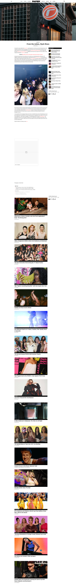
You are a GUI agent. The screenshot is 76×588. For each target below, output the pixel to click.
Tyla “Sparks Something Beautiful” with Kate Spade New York (30, 286)
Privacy (56, 197)
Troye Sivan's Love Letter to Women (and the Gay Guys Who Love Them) (56, 57)
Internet (47, 1)
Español (54, 1)
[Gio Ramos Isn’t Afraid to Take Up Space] (30, 546)
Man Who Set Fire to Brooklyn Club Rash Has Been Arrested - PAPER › (25, 189)
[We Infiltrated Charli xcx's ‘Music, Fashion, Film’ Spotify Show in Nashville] (30, 319)
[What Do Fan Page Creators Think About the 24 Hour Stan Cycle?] (50, 72)
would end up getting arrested (35, 50)
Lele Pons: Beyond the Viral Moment (23, 397)
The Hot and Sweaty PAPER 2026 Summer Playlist (27, 354)
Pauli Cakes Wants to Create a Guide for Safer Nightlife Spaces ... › (25, 187)
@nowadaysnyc (42, 116)
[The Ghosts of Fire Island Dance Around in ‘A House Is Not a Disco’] (50, 67)
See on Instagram (17, 164)
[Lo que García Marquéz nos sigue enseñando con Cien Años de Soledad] (50, 51)
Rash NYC (26, 48)
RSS (53, 197)
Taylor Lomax (17, 219)
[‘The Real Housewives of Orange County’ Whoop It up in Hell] (30, 524)
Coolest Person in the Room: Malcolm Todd (25, 466)
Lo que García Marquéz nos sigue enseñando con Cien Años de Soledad (55, 51)
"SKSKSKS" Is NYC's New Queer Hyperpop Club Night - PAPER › (25, 188)
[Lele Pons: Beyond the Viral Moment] (30, 387)
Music (21, 1)
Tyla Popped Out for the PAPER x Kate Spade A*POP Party (29, 376)
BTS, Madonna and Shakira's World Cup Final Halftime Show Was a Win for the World (30, 511)
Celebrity (29, 1)
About (49, 197)
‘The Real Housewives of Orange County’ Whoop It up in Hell (30, 534)
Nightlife (43, 1)
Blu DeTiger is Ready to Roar (55, 80)
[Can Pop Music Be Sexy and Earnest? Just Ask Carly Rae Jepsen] (50, 87)
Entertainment (17, 214)
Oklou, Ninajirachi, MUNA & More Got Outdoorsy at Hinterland (30, 241)
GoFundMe (32, 58)
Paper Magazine (17, 582)
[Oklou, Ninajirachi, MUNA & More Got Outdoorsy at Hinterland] (30, 231)
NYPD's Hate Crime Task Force (22, 51)
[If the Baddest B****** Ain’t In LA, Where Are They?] (50, 61)
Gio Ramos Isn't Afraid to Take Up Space (25, 556)
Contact (52, 197)
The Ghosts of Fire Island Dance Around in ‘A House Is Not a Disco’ (56, 67)
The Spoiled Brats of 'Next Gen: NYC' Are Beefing (27, 444)
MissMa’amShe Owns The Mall (22, 487)
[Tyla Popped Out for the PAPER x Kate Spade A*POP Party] (30, 365)
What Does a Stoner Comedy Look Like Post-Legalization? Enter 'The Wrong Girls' (29, 217)
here (26, 121)
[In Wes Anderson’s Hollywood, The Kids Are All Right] (30, 410)
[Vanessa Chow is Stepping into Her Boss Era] (50, 64)
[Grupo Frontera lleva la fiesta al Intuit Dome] (50, 76)
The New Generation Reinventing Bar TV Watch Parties (28, 262)
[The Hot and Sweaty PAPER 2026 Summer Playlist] (30, 344)
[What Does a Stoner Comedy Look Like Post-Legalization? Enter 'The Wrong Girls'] (30, 206)
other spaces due (38, 57)
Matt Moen (36, 45)
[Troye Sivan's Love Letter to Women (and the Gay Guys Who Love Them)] (50, 57)
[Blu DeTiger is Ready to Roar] (50, 81)
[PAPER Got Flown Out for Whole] (30, 297)
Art (50, 1)
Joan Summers (17, 445)
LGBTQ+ (23, 52)
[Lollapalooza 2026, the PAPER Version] (50, 84)
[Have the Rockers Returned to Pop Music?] (50, 78)
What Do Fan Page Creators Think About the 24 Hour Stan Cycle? (56, 72)
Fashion (25, 1)
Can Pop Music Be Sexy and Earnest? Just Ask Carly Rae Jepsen (55, 87)
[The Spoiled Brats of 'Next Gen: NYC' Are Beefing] (30, 434)
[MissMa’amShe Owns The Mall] (30, 477)
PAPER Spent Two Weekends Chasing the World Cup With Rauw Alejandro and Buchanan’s (29, 580)
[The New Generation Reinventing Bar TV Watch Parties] (30, 252)
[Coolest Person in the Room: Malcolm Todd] (30, 456)
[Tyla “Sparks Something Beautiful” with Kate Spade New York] (30, 275)
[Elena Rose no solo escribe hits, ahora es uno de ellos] (50, 54)
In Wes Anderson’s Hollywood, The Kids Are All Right (28, 420)
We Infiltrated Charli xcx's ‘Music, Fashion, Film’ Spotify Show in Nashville (30, 330)
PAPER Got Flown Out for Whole (22, 307)
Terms (58, 197)
